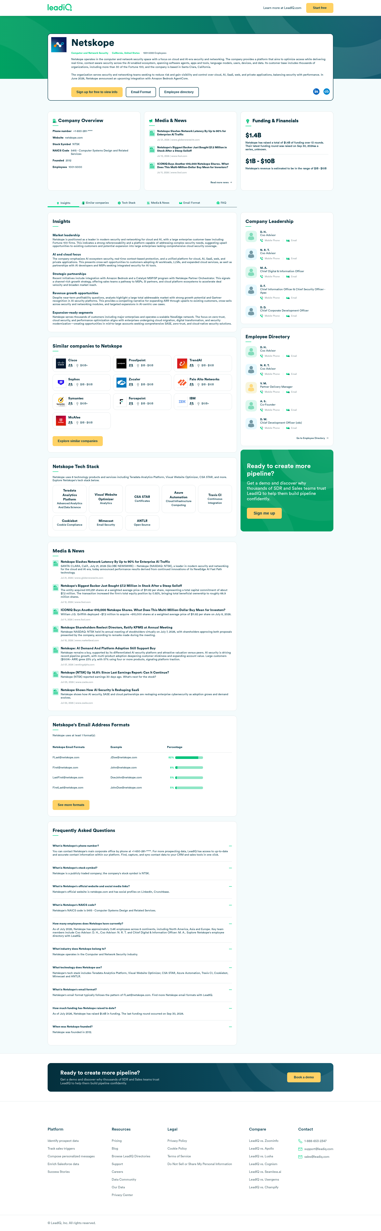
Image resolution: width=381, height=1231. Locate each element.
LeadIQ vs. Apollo (261, 1148)
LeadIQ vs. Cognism (263, 1164)
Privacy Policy (177, 1140)
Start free (320, 8)
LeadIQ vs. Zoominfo (263, 1140)
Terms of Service (179, 1156)
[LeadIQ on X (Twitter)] (324, 1223)
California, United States (126, 53)
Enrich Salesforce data (63, 1164)
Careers (117, 1171)
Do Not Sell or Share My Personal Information (199, 1164)
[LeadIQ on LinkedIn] (328, 1223)
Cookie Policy (177, 1148)
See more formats (71, 805)
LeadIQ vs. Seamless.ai (265, 1171)
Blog (115, 1148)
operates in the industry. (95, 952)
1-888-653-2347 (315, 1141)
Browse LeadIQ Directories (131, 1156)
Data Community (124, 1179)
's (104, 908)
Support (117, 1164)
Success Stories (59, 1171)
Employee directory (179, 92)
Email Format (141, 92)
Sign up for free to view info (96, 92)
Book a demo (304, 1077)
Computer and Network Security (105, 954)
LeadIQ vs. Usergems (264, 1179)
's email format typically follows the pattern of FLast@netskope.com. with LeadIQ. (133, 992)
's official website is (111, 889)
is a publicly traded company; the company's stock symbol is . (101, 871)
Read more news (220, 182)
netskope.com (99, 892)
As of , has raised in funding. (118, 1011)
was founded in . (73, 1029)
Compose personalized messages (71, 1156)
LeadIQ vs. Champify (263, 1187)
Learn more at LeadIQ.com (282, 8)
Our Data (118, 1187)
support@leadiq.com (318, 1149)
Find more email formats (174, 995)
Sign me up (264, 513)
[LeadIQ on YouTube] (331, 1223)
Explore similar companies (78, 441)
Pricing (117, 1140)
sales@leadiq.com (316, 1156)
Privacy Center (122, 1195)
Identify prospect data (63, 1140)
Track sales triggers (61, 1148)
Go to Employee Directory (310, 438)
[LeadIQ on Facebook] (322, 1223)
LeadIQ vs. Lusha (261, 1156)
